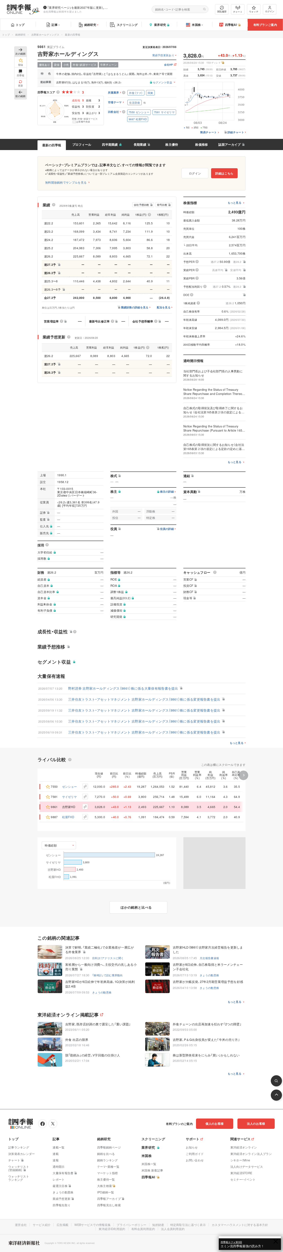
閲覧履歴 (221, 11)
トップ (20, 25)
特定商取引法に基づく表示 (188, 1225)
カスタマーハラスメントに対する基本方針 (240, 1225)
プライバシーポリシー (131, 1225)
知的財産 (158, 1225)
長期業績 (140, 144)
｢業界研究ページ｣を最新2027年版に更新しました (78, 7)
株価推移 (201, 144)
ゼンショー (69, 786)
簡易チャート (208, 132)
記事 (55, 25)
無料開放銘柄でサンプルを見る (66, 182)
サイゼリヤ (69, 796)
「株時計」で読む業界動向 (107, 975)
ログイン (269, 11)
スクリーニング (127, 25)
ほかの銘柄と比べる (136, 907)
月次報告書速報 (209, 958)
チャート (237, 11)
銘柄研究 (90, 25)
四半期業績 (110, 144)
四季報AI (231, 25)
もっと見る (235, 202)
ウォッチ (253, 11)
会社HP (168, 64)
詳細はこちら (224, 173)
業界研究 (160, 25)
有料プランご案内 (265, 25)
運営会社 (21, 1225)
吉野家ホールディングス (45, 34)
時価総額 (51, 845)
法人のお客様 (256, 1123)
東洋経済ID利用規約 (112, 1229)
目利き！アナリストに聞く (108, 958)
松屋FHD (68, 817)
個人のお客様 (215, 1123)
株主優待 (171, 144)
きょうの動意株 (209, 975)
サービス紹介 (42, 1225)
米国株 (196, 25)
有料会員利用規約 (143, 1229)
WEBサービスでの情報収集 (92, 1225)
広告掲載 (62, 1225)
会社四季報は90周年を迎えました (62, 11)
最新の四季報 (51, 145)
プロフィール (81, 144)
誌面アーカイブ (229, 144)
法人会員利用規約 (173, 1229)
